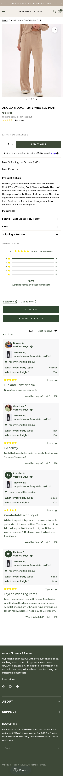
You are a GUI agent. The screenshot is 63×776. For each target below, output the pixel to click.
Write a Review (33, 319)
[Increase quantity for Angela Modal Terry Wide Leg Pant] (12, 144)
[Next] (36, 99)
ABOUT (7, 702)
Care (5, 226)
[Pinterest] (19, 686)
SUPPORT (9, 712)
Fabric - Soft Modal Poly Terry (21, 219)
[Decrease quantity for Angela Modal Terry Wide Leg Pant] (4, 144)
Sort (31, 331)
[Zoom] (54, 30)
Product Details (12, 178)
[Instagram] (12, 686)
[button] (31, 258)
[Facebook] (5, 686)
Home (4, 20)
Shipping (6, 117)
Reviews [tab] (10, 302)
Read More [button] (8, 679)
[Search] (54, 11)
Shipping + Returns (13, 234)
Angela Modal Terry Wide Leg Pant (32, 355)
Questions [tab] (28, 302)
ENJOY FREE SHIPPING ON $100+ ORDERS (35, 3)
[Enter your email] (58, 748)
